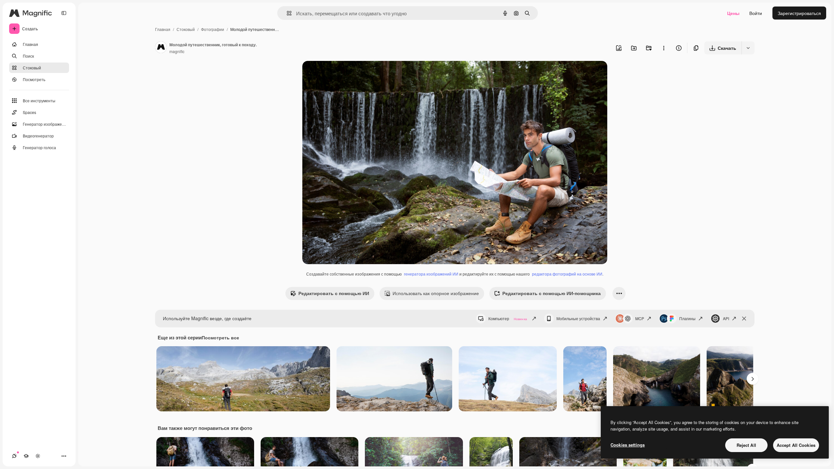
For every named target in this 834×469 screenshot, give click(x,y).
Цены (733, 13)
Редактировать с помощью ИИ (333, 293)
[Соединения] (14, 456)
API (726, 318)
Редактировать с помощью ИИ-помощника (551, 293)
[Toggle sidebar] (64, 13)
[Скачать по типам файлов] (748, 47)
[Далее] (752, 378)
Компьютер (507, 318)
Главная (162, 29)
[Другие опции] (663, 47)
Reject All (746, 445)
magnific (176, 51)
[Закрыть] (744, 318)
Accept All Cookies (796, 445)
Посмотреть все (220, 337)
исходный (346, 73)
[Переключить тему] (38, 456)
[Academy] (26, 456)
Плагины (687, 318)
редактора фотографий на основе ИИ (567, 274)
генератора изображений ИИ (431, 274)
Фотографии (212, 29)
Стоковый (186, 29)
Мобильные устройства (578, 318)
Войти (755, 13)
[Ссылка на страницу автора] (161, 47)
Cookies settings (628, 445)
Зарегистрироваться (799, 13)
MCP (639, 318)
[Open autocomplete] (286, 13)
